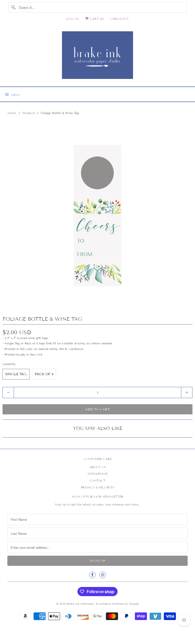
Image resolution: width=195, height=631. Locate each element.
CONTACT (97, 480)
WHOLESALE (97, 473)
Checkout (119, 19)
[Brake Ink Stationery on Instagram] (102, 575)
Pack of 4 (44, 374)
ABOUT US (97, 467)
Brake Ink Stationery (80, 604)
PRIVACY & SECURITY (98, 487)
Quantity (9, 364)
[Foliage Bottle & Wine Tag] (97, 216)
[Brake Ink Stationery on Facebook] (92, 575)
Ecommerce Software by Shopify (117, 604)
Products (29, 113)
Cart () (96, 19)
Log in (72, 19)
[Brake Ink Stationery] (97, 56)
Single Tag (16, 374)
